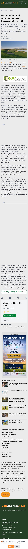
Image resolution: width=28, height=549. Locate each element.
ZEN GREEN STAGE (6, 456)
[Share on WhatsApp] (26, 298)
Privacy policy (5, 538)
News (5, 10)
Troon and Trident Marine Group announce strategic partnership (17, 414)
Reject (17, 546)
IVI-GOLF (23, 66)
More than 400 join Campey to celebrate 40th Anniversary (17, 421)
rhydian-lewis (20, 327)
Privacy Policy (6, 320)
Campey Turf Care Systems (9, 434)
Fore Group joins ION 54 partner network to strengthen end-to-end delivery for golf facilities (17, 400)
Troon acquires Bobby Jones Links (18, 390)
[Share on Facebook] (18, 298)
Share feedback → (9, 315)
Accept (11, 546)
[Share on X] (2, 298)
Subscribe (5, 494)
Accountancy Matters (7, 432)
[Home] (1, 10)
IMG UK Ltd (5, 447)
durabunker (7, 327)
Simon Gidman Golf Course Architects (12, 441)
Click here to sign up (7, 489)
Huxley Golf (5, 445)
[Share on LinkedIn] (10, 298)
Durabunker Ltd (6, 63)
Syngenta (4, 454)
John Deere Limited (7, 437)
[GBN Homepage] (9, 3)
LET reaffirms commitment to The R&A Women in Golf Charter (18, 406)
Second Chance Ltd (7, 452)
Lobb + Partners (6, 450)
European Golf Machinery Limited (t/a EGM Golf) (14, 439)
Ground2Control (6, 443)
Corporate (11, 10)
